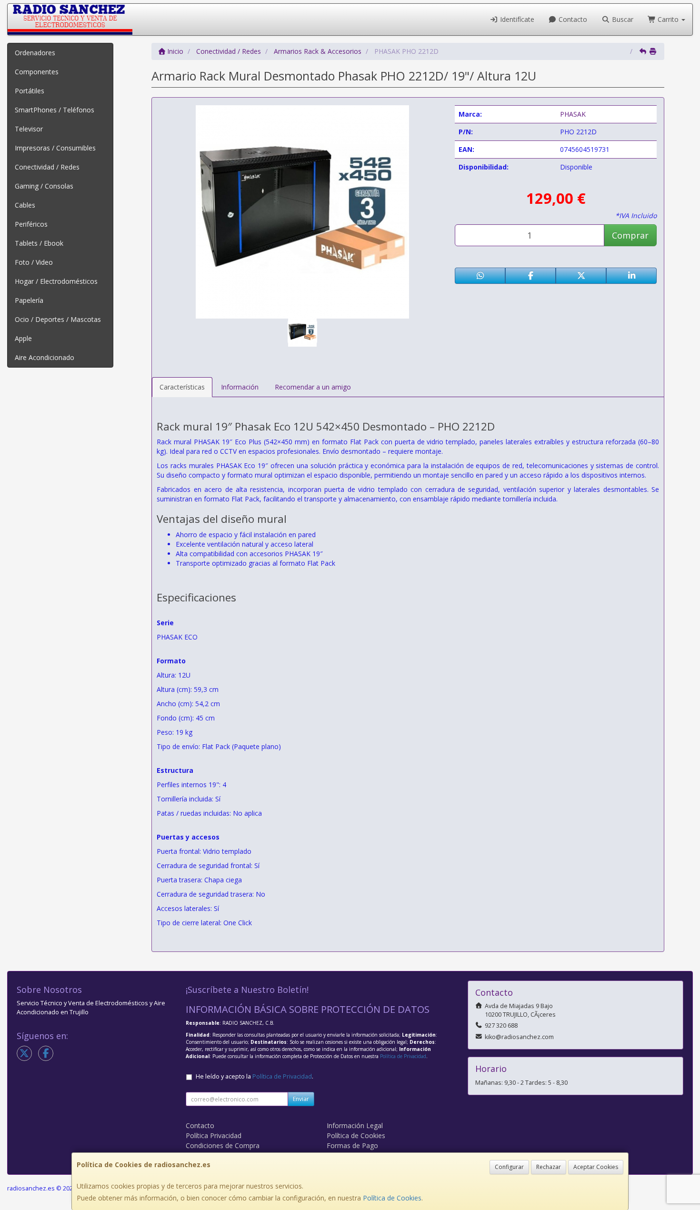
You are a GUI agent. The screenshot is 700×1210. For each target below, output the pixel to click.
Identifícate (516, 19)
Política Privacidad (213, 1135)
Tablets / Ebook (39, 243)
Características (182, 386)
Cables (25, 205)
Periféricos (31, 224)
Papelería (29, 300)
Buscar (621, 19)
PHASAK (573, 114)
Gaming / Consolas (44, 185)
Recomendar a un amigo (313, 386)
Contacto (572, 19)
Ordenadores (35, 52)
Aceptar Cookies (595, 1167)
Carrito (668, 19)
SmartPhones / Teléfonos (54, 109)
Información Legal (355, 1125)
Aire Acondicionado (44, 357)
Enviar (301, 1099)
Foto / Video (34, 262)
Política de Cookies (392, 1197)
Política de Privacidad (403, 1056)
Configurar (509, 1167)
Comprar (630, 235)
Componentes (37, 71)
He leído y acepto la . (254, 1076)
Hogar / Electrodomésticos (56, 281)
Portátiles (29, 90)
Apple (23, 338)
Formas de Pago (352, 1145)
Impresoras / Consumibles (55, 147)
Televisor (29, 128)
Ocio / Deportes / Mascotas (58, 319)
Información (240, 386)
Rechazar (548, 1167)
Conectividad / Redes (47, 166)
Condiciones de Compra (223, 1145)
